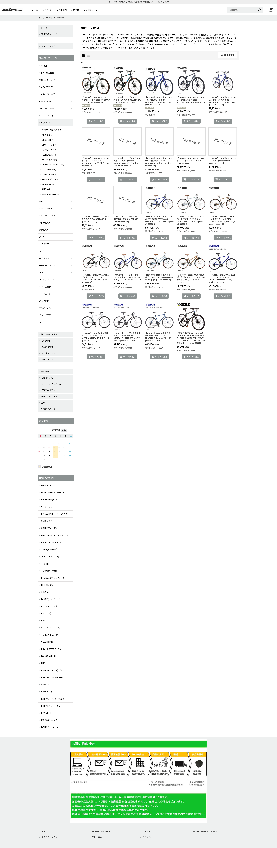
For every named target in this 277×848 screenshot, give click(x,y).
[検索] (259, 10)
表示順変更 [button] (229, 55)
